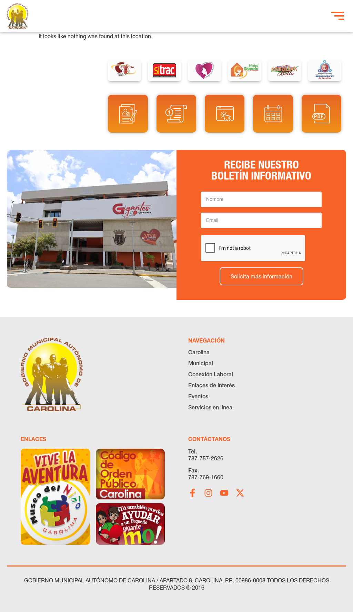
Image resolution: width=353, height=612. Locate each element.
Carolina (199, 352)
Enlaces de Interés (211, 385)
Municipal (200, 363)
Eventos (198, 396)
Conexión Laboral (210, 374)
